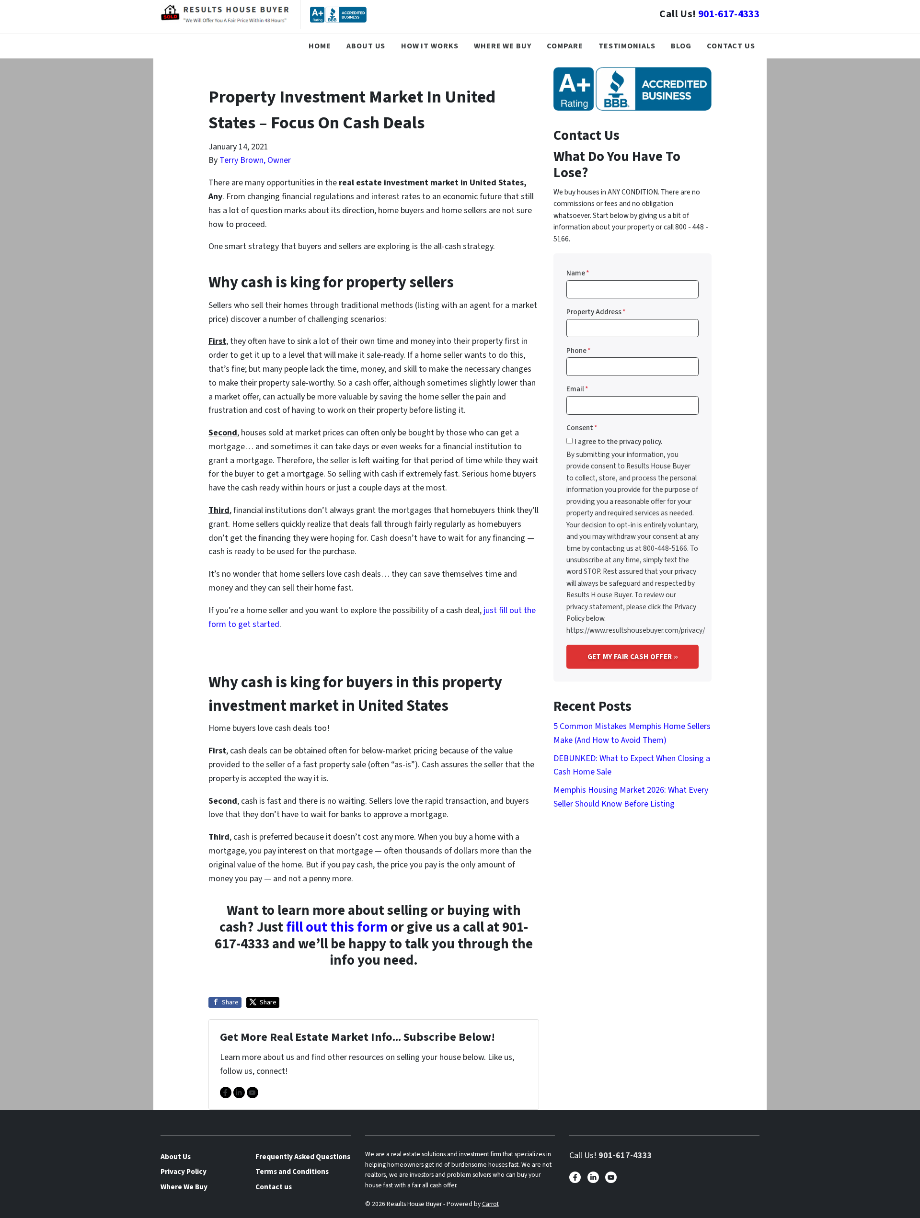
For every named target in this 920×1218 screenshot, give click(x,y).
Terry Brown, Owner (255, 160)
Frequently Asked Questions (302, 1156)
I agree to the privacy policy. (619, 441)
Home (320, 45)
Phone (578, 350)
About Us (365, 45)
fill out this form (337, 927)
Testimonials (627, 45)
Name (577, 273)
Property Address (596, 312)
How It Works (430, 45)
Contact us (731, 45)
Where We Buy (502, 45)
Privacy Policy (184, 1171)
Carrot (490, 1203)
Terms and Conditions (292, 1171)
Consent (582, 427)
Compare (565, 45)
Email (577, 389)
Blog (681, 45)
